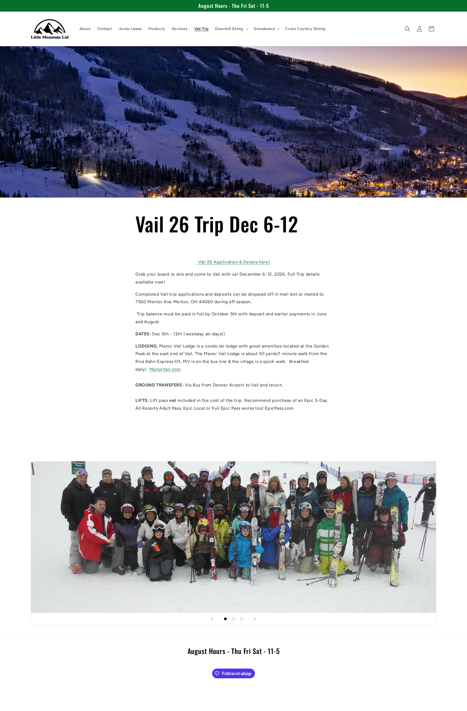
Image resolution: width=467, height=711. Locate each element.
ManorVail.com (165, 369)
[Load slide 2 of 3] (233, 619)
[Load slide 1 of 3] (225, 619)
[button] (231, 29)
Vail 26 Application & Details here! (233, 262)
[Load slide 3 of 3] (242, 619)
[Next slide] (255, 619)
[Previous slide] (212, 619)
